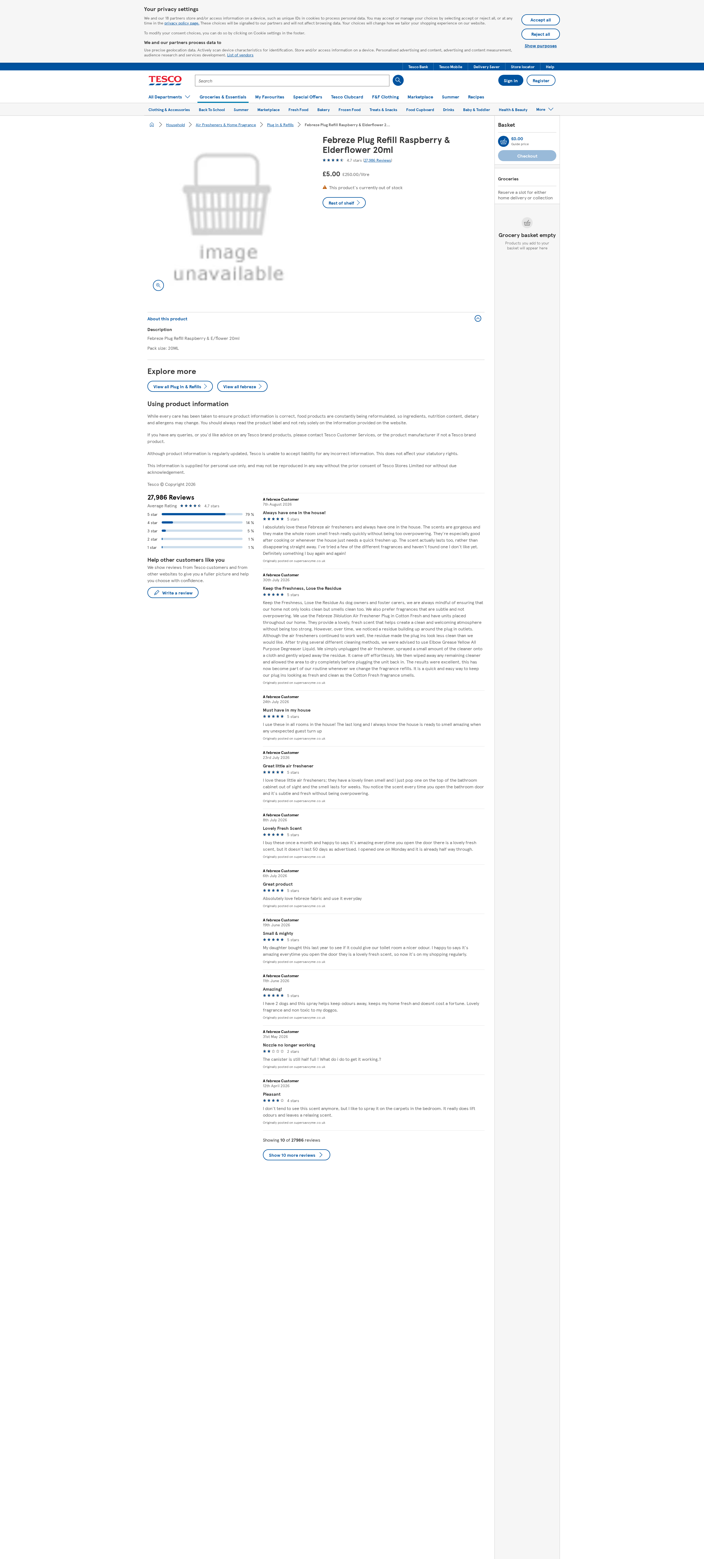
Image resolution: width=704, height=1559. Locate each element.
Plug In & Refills (280, 124)
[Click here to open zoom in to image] (158, 285)
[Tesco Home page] (165, 81)
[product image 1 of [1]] (228, 215)
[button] (418, 66)
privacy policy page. (181, 23)
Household (175, 124)
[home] (151, 124)
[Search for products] (398, 80)
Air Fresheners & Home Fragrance (226, 124)
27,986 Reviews (377, 160)
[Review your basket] (503, 141)
